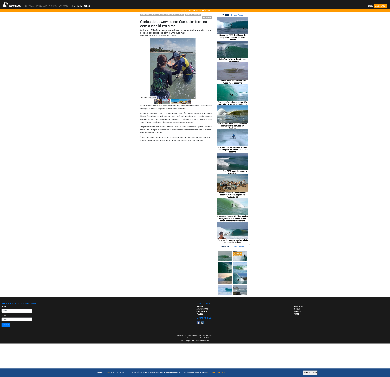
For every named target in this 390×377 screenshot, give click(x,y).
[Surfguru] (12, 4)
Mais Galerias (239, 247)
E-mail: (4, 315)
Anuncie (182, 338)
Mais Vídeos (238, 15)
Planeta (200, 314)
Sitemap (189, 338)
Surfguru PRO (202, 309)
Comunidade (202, 312)
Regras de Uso (181, 335)
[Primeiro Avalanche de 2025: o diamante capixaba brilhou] (240, 267)
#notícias (189, 15)
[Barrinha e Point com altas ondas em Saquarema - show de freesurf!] (225, 267)
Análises (298, 312)
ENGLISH (206, 338)
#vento (153, 15)
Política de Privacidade (216, 372)
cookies (107, 372)
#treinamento (171, 15)
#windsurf (145, 15)
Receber (6, 325)
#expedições (207, 17)
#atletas (180, 15)
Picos (296, 314)
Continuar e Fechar (310, 373)
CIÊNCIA (297, 309)
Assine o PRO (380, 6)
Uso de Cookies (207, 335)
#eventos (197, 15)
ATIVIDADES (298, 307)
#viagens (161, 15)
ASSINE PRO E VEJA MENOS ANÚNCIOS (195, 10)
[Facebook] (198, 322)
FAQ (73, 6)
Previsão (200, 307)
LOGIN (370, 6)
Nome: (4, 307)
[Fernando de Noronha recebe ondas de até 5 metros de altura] (240, 290)
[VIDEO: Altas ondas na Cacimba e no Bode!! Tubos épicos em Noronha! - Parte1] (240, 278)
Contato (195, 338)
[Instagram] (202, 322)
